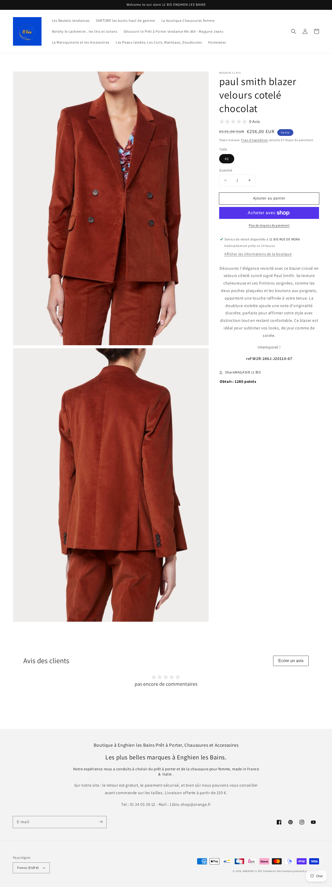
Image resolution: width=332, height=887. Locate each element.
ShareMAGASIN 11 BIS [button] (243, 372)
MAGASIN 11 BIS (253, 871)
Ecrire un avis (290, 661)
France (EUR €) (28, 867)
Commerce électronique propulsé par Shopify (291, 871)
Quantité (225, 170)
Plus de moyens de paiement (269, 225)
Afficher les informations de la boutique (258, 254)
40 (227, 158)
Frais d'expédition (254, 140)
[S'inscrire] (100, 822)
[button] (293, 31)
